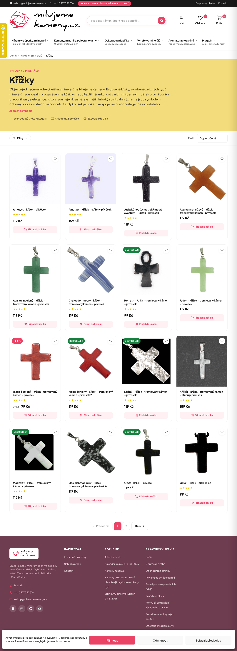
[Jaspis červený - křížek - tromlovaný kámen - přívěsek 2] (90, 361)
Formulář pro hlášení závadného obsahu (157, 605)
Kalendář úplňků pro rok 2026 (122, 563)
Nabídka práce (72, 563)
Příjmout (112, 640)
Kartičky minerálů (115, 570)
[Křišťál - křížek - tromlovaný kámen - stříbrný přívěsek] (201, 361)
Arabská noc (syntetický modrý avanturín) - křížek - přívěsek (143, 211)
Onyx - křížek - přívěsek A (195, 482)
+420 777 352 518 (64, 3)
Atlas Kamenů (113, 557)
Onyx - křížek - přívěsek (138, 482)
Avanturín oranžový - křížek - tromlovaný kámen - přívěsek (198, 211)
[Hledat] (162, 20)
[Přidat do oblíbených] (55, 159)
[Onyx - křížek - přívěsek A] (201, 452)
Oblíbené (200, 20)
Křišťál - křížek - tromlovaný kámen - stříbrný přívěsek (201, 393)
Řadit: (191, 138)
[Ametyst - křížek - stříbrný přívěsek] (90, 178)
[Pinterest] (30, 608)
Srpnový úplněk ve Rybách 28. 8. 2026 (120, 596)
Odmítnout (160, 640)
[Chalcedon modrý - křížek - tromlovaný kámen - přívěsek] (90, 270)
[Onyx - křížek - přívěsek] (146, 452)
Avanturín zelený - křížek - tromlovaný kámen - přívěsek (31, 302)
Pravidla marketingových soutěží (160, 616)
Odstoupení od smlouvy (160, 625)
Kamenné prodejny (75, 557)
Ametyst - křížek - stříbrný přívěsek (90, 209)
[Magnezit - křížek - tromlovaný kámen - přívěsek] (35, 452)
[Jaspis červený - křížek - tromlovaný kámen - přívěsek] (35, 361)
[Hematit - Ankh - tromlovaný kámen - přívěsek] (146, 270)
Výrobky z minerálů (31, 55)
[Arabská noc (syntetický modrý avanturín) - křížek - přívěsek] (146, 178)
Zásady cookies (155, 595)
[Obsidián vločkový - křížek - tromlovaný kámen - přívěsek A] (90, 452)
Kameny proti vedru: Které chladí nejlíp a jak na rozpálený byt (122, 582)
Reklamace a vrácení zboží (160, 577)
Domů (13, 55)
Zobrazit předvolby (208, 640)
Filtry (20, 138)
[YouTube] (39, 608)
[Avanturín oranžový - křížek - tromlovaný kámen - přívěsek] (201, 178)
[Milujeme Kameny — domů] (44, 20)
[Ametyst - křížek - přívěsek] (35, 178)
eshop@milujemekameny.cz (30, 3)
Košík (220, 20)
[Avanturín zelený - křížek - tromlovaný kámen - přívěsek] (35, 270)
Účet (181, 23)
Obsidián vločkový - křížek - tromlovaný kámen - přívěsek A (88, 484)
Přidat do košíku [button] (37, 229)
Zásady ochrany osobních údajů (161, 587)
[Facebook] (12, 608)
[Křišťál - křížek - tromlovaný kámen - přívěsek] (146, 361)
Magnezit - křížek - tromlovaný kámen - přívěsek (32, 484)
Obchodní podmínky (158, 570)
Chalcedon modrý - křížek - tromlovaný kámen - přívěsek (86, 302)
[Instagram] (21, 608)
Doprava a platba (205, 3)
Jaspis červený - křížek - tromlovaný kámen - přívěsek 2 (91, 393)
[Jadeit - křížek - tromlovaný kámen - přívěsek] (201, 270)
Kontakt (223, 3)
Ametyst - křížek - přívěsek (29, 209)
